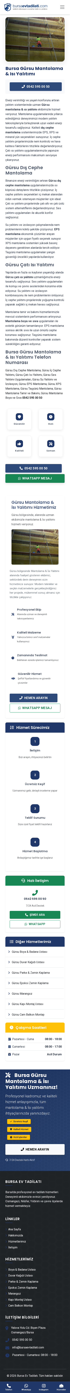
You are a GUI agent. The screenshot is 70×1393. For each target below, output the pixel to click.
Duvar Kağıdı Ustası (20, 1275)
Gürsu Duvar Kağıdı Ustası (27, 962)
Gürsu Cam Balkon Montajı (27, 1014)
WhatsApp (37, 924)
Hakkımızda (15, 1235)
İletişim (12, 1247)
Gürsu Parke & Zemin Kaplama (30, 972)
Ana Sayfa (14, 1229)
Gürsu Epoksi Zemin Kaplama (29, 983)
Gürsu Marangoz (21, 993)
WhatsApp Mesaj (37, 478)
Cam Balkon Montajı (20, 1305)
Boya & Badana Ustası (22, 1269)
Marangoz (14, 1293)
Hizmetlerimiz (17, 1241)
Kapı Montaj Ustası (20, 1299)
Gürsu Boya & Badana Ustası (29, 951)
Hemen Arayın (36, 698)
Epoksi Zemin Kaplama (22, 1287)
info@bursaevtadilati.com (28, 1347)
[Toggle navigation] (62, 7)
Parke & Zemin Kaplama (23, 1281)
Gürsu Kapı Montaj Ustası (27, 1004)
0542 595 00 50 (38, 86)
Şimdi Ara (37, 914)
